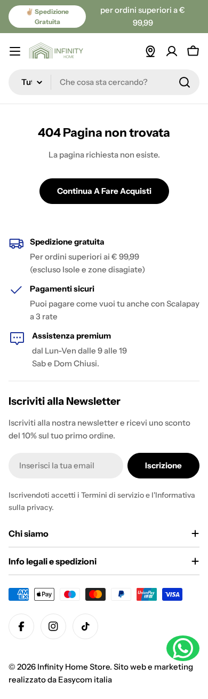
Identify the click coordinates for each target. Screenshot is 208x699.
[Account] (171, 51)
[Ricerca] (184, 82)
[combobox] (104, 82)
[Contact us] (182, 648)
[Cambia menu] (15, 51)
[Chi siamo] (150, 51)
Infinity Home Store (73, 667)
